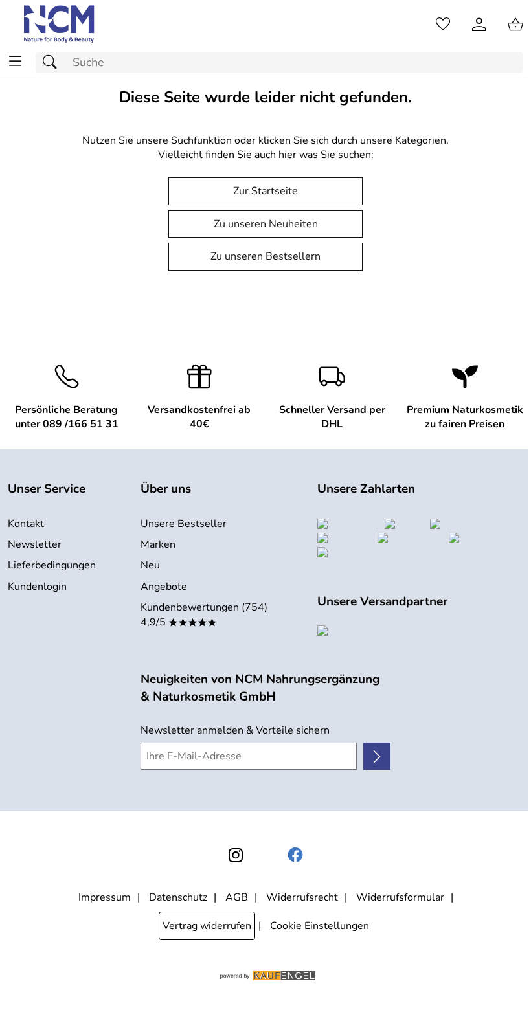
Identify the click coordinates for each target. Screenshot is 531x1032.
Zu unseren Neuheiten (266, 224)
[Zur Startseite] (60, 24)
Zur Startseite (265, 191)
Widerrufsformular (400, 897)
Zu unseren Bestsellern (265, 256)
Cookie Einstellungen (319, 926)
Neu (150, 565)
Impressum (104, 897)
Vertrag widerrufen (207, 926)
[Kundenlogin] (479, 24)
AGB (236, 897)
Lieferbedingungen (52, 565)
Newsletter (35, 544)
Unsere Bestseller (184, 524)
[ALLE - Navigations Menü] (15, 61)
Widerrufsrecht (302, 897)
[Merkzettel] (443, 24)
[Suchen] (53, 62)
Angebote (164, 586)
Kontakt (26, 524)
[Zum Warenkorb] (515, 24)
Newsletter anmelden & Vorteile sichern (235, 730)
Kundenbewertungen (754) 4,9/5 (204, 614)
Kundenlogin (37, 586)
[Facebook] (295, 855)
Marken (158, 544)
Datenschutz (178, 897)
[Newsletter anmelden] (376, 756)
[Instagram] (236, 855)
